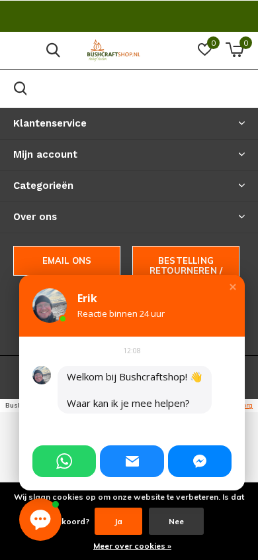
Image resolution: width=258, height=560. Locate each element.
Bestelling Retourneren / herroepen (186, 270)
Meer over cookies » (132, 546)
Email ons (67, 260)
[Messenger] (200, 461)
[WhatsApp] (64, 461)
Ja (118, 521)
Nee (176, 521)
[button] (232, 287)
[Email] (131, 461)
